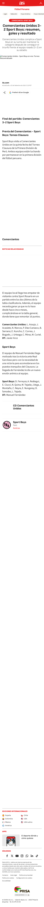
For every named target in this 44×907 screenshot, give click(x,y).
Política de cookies (8, 878)
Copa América (25, 14)
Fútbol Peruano (22, 9)
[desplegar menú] (3, 3)
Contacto (5, 875)
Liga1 (5, 14)
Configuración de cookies (24, 878)
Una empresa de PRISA (22, 889)
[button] (4, 92)
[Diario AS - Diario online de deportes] (22, 3)
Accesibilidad (6, 881)
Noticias (16, 428)
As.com (5, 82)
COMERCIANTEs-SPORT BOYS (22, 20)
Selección (14, 14)
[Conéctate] (40, 3)
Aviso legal (13, 875)
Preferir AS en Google (20, 92)
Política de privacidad (25, 875)
